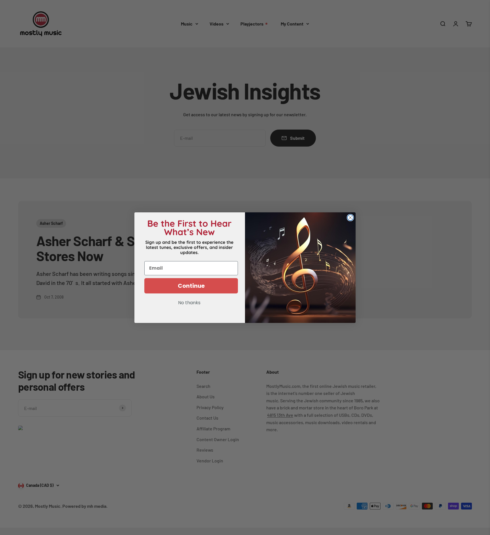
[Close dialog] (350, 218)
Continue (191, 286)
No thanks (189, 303)
